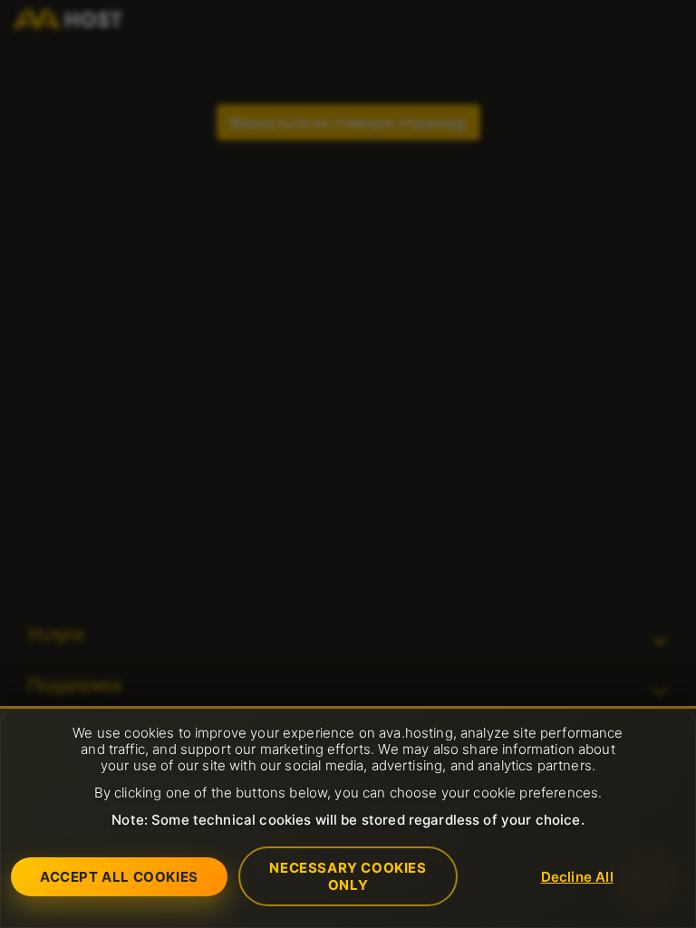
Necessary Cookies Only (347, 876)
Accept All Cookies (119, 876)
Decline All (577, 876)
